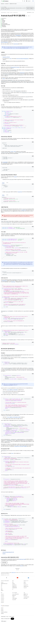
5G (12, 589)
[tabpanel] (17, 187)
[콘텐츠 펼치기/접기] (6, 18)
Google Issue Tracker (22, 559)
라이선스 (7, 616)
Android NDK (14, 599)
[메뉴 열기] (1, 1)
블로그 (2, 589)
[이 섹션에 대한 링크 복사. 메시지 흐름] (6, 86)
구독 (12, 618)
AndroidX (15, 176)
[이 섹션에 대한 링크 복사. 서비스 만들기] (6, 231)
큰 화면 (24, 582)
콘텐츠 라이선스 (13, 572)
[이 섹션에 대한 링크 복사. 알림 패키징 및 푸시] (8, 513)
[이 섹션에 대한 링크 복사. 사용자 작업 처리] (9, 207)
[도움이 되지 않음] (33, 12)
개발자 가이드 (14, 595)
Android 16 (2, 595)
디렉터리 (13, 151)
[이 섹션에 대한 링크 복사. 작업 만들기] (6, 353)
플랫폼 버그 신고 (26, 594)
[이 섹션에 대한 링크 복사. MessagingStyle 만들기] (10, 448)
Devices (6, 3)
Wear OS (25, 583)
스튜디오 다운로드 (14, 598)
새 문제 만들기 (4, 562)
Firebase (2, 610)
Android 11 (2, 602)
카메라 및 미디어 (14, 586)
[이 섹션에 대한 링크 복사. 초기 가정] (5, 105)
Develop (2, 3)
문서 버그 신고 (25, 595)
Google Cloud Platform (4, 612)
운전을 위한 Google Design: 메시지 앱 (8, 552)
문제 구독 (21, 565)
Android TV (25, 587)
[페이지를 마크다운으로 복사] (29, 16)
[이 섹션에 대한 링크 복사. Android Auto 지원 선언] (13, 136)
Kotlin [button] (7, 182)
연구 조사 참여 (25, 598)
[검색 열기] (22, 1)
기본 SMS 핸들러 (4, 162)
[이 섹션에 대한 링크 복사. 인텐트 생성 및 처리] (8, 278)
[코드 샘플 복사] (33, 110)
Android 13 (2, 599)
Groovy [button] (3, 182)
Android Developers (3, 12)
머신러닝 (13, 583)
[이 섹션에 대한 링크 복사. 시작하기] (5, 52)
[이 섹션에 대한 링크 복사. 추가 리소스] (7, 550)
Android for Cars (13, 3)
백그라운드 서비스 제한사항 (25, 264)
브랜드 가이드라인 (11, 616)
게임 (12, 582)
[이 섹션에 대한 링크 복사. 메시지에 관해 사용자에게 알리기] (16, 348)
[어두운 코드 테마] (32, 110)
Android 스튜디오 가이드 (15, 594)
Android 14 (2, 598)
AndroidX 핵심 (20, 191)
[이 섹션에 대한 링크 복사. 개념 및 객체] (6, 63)
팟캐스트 (2, 590)
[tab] (3, 182)
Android (2, 582)
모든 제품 (2, 613)
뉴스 (1, 587)
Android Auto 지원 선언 (6, 57)
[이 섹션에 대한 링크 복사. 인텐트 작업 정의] (7, 219)
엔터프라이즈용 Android (4, 583)
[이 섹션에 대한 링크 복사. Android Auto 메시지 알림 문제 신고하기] (20, 557)
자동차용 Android (26, 586)
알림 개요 (4, 553)
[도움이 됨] (32, 12)
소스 (1, 586)
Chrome (2, 609)
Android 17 (2, 594)
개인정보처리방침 (14, 587)
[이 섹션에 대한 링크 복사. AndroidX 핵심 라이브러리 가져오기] (17, 174)
